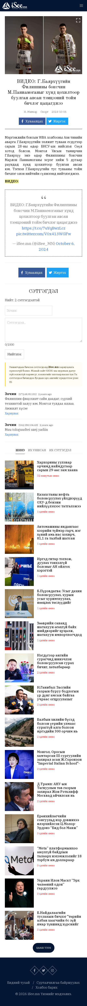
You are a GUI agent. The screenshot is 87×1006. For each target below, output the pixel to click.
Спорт (44, 112)
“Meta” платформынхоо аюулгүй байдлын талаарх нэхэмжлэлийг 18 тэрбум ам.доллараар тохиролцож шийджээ (59, 854)
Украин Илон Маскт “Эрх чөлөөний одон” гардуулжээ (58, 884)
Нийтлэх (14, 354)
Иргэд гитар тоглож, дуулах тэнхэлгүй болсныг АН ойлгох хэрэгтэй (54, 565)
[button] (81, 5)
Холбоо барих (46, 987)
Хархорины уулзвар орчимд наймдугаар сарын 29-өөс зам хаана (57, 466)
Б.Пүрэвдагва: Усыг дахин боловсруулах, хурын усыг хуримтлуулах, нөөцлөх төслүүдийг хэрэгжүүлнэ (59, 597)
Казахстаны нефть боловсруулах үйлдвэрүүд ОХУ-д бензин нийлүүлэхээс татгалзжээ (59, 500)
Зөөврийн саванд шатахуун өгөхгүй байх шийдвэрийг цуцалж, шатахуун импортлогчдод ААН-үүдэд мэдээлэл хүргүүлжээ (59, 629)
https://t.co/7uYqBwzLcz (43, 228)
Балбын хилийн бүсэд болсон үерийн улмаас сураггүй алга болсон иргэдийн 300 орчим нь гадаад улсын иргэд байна (57, 725)
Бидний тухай (18, 983)
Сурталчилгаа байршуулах (58, 983)
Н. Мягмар (30, 111)
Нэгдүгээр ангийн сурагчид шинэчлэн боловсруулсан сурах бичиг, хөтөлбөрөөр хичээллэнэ (55, 661)
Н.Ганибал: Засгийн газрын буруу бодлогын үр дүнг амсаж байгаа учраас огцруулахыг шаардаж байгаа (58, 693)
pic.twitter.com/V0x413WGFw (43, 233)
